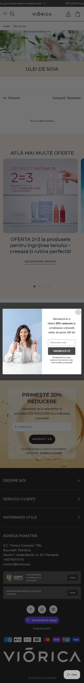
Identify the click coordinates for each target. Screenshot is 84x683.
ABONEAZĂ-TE (61, 351)
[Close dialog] (78, 312)
